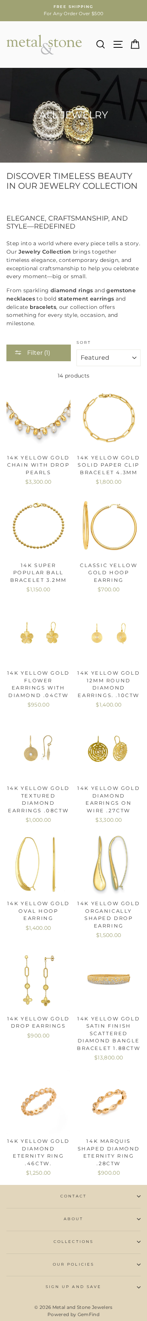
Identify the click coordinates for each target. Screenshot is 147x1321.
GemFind (89, 1314)
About (73, 1218)
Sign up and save (73, 1286)
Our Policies (73, 1264)
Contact (73, 1196)
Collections (73, 1241)
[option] (73, 10)
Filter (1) (38, 352)
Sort (84, 342)
